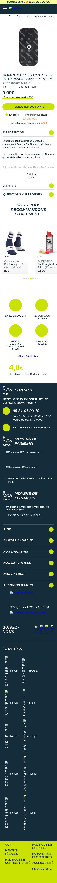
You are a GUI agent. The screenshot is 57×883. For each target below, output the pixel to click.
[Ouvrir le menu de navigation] (5, 9)
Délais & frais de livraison (24, 515)
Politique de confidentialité (17, 861)
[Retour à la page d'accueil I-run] (16, 9)
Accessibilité (42, 862)
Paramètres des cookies (42, 855)
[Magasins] (39, 9)
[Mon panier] (51, 9)
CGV (8, 844)
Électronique (11, 16)
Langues (12, 649)
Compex (29, 16)
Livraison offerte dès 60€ (17, 97)
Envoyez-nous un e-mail (32, 427)
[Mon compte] (45, 9)
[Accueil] (3, 16)
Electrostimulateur (20, 16)
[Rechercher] (32, 9)
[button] (15, 309)
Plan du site (42, 868)
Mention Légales (11, 852)
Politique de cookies (42, 846)
